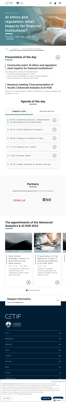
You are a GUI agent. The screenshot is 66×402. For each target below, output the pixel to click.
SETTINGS (7, 398)
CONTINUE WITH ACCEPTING (58, 381)
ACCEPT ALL (46, 398)
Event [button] (7, 350)
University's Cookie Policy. (25, 394)
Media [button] (7, 367)
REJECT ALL (58, 398)
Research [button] (8, 344)
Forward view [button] (10, 378)
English (59, 400)
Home (6, 49)
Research (15, 49)
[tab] (19, 111)
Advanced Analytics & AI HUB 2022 (31, 49)
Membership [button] (9, 338)
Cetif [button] (7, 333)
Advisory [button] (8, 361)
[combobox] (58, 400)
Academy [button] (8, 355)
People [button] (7, 372)
